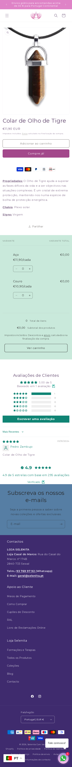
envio (47, 335)
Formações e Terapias (21, 650)
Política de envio (41, 754)
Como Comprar (17, 604)
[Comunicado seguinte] (65, 4)
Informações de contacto (38, 759)
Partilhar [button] (37, 226)
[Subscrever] (61, 524)
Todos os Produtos (19, 657)
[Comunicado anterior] (6, 4)
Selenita (32, 744)
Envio (25, 133)
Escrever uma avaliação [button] (36, 419)
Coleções (13, 665)
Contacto (13, 681)
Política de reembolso (55, 749)
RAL (10, 619)
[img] (11, 441)
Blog (10, 673)
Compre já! (36, 153)
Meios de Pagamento (21, 596)
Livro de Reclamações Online (26, 627)
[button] (7, 15)
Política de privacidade (29, 749)
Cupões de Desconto (21, 612)
